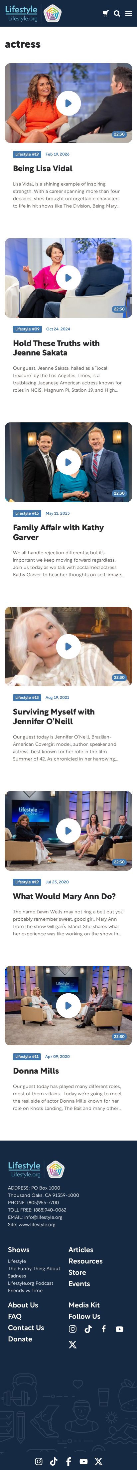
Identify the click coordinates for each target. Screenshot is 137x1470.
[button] (117, 13)
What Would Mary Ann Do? (64, 897)
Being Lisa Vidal (42, 169)
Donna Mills (36, 1071)
